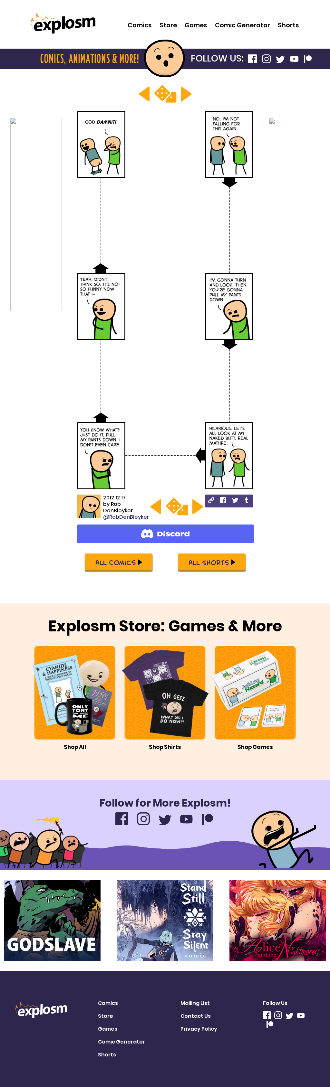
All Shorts (209, 562)
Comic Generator (242, 25)
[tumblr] (247, 501)
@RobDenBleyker (126, 517)
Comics (140, 25)
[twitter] (235, 501)
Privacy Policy (198, 1029)
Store (168, 25)
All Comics (115, 562)
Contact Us (195, 1016)
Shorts (288, 25)
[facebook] (223, 501)
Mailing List (195, 1003)
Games (196, 25)
